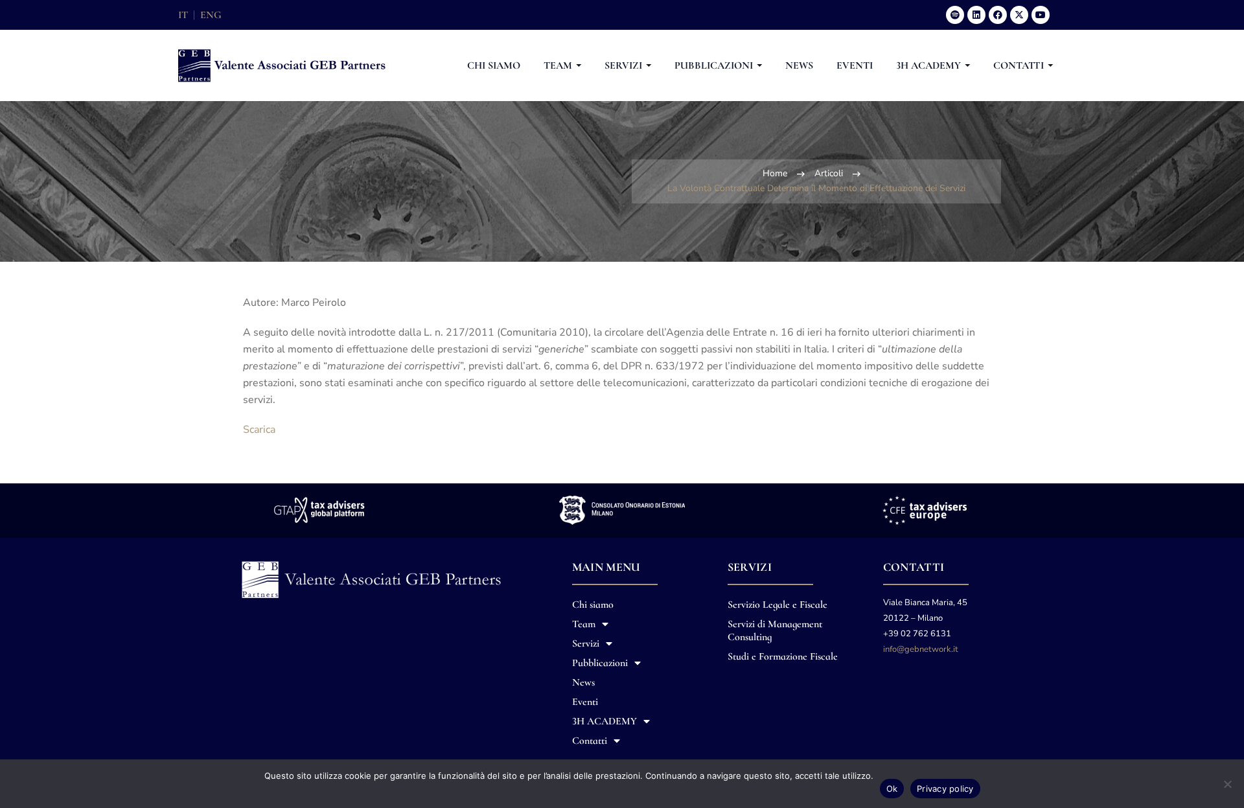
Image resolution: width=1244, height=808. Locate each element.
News (583, 682)
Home (775, 173)
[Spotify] (955, 15)
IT (183, 14)
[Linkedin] (976, 15)
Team (583, 624)
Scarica (259, 429)
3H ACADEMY (604, 721)
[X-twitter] (1019, 15)
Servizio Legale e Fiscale (777, 604)
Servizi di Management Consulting (775, 630)
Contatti (589, 740)
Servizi (585, 643)
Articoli (828, 173)
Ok (892, 788)
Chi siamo (593, 604)
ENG (211, 14)
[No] (1227, 784)
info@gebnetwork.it (920, 649)
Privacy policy (945, 788)
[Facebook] (998, 15)
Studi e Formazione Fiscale (783, 656)
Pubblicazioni (600, 662)
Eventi (585, 701)
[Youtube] (1040, 15)
